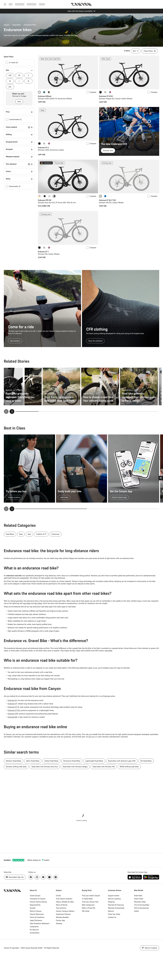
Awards (33, 908)
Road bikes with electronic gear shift (121, 761)
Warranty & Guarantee (116, 908)
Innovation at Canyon (37, 899)
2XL (10, 87)
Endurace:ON (12, 717)
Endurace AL (12, 700)
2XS (10, 75)
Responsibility (35, 905)
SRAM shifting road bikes (129, 766)
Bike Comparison (88, 905)
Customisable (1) (15, 119)
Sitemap (59, 923)
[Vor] (12, 508)
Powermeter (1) (14, 186)
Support (42, 4)
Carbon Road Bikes (51, 761)
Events (58, 895)
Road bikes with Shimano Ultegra (75, 766)
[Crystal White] (110, 196)
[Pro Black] (44, 196)
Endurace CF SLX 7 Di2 (107, 200)
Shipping (111, 902)
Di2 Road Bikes (146, 761)
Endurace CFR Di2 (44, 200)
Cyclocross (55, 534)
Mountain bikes (140, 902)
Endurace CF (12, 704)
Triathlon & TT (41, 534)
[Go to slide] (51, 411)
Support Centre (113, 895)
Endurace (106, 696)
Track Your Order (114, 914)
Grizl (89, 648)
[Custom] (39, 196)
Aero (29, 534)
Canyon (6, 25)
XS (19, 75)
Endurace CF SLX (14, 710)
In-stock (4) (13, 62)
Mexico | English (150, 948)
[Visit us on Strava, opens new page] (49, 877)
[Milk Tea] (105, 92)
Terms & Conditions (37, 917)
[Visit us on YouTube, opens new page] (43, 877)
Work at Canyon (36, 911)
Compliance (34, 926)
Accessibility (34, 933)
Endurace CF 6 (43, 147)
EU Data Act (34, 929)
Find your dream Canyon (91, 895)
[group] (81, 472)
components (24, 578)
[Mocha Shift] (48, 92)
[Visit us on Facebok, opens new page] (30, 877)
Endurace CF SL (13, 707)
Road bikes (138, 895)
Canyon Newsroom (37, 914)
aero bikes (38, 603)
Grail (98, 648)
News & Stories (61, 905)
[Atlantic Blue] (105, 196)
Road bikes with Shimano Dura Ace (45, 766)
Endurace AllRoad (44, 96)
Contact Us (112, 917)
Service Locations (114, 899)
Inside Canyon (35, 895)
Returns (111, 911)
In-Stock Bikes (87, 899)
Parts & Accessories (141, 908)
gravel (75, 648)
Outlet (136, 911)
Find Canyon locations (64, 899)
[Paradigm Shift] (49, 196)
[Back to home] (81, 4)
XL (28, 81)
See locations (15, 341)
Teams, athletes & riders (65, 902)
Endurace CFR (13, 714)
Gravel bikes (138, 899)
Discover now (108, 150)
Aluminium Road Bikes (71, 761)
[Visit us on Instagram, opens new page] (37, 877)
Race (21, 534)
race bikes (27, 603)
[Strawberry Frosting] (110, 92)
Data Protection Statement (39, 923)
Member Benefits (62, 917)
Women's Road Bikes (13, 761)
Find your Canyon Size (90, 902)
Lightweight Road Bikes (94, 761)
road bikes (108, 650)
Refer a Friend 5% (88, 908)
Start (19, 101)
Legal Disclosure (36, 920)
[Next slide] (12, 411)
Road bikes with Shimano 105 (104, 766)
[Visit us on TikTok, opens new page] (55, 877)
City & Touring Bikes (141, 905)
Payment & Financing (116, 905)
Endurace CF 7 (43, 251)
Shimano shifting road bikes (16, 766)
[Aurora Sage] (44, 92)
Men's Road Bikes (32, 761)
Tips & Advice (61, 908)
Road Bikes (16, 25)
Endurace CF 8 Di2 (106, 96)
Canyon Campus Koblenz (65, 911)
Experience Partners (63, 914)
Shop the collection (95, 341)
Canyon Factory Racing (38, 902)
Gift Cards (85, 911)
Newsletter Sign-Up (16, 877)
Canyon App (60, 920)
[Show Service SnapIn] (160, 478)
